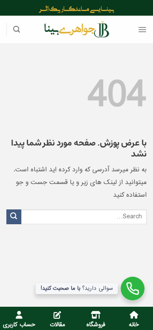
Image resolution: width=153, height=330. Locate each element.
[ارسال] (13, 216)
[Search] (16, 29)
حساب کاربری (19, 325)
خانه (134, 325)
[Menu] (142, 29)
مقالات (57, 325)
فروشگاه (95, 325)
